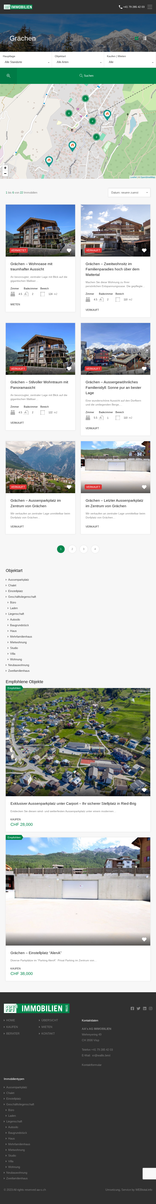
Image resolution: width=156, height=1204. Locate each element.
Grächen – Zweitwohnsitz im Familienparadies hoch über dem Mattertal (112, 269)
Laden (14, 608)
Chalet (12, 585)
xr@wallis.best (101, 1055)
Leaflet (133, 177)
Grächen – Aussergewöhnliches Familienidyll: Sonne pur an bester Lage (113, 387)
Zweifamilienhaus (19, 670)
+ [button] (5, 167)
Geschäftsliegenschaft (22, 596)
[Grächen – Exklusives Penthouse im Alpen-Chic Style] (107, 115)
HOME (10, 1020)
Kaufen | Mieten (116, 56)
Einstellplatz (15, 591)
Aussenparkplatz (18, 579)
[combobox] (26, 63)
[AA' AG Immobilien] (18, 7)
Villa (12, 653)
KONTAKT (48, 1033)
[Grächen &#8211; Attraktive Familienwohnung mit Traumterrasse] (49, 161)
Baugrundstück (19, 625)
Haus (13, 630)
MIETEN (46, 1026)
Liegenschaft (16, 613)
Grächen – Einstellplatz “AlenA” (35, 953)
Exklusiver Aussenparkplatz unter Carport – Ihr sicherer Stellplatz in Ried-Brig (73, 804)
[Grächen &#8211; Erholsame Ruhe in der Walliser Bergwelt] (72, 146)
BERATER (13, 1033)
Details (40, 245)
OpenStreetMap (147, 177)
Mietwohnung (18, 642)
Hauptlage (9, 56)
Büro (13, 602)
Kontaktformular (92, 1064)
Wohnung (16, 659)
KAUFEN (12, 1026)
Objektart (60, 56)
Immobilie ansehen (78, 774)
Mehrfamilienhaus (21, 636)
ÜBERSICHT (49, 1020)
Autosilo (15, 619)
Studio (14, 648)
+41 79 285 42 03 (134, 6)
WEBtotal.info (143, 1189)
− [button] (5, 173)
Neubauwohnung (18, 665)
